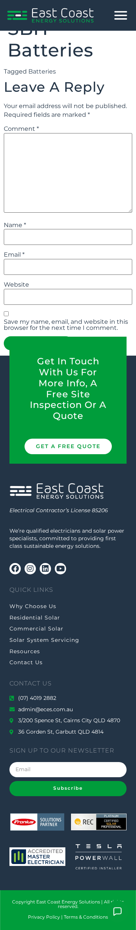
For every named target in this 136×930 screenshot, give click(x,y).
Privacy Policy (44, 917)
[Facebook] (15, 568)
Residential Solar (34, 617)
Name (15, 225)
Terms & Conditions (86, 917)
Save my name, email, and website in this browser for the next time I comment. (66, 325)
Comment (21, 129)
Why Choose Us (32, 606)
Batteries (42, 71)
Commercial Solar (36, 628)
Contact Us (26, 662)
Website (16, 285)
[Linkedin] (45, 568)
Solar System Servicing (44, 640)
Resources (24, 651)
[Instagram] (30, 568)
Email (14, 255)
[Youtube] (60, 568)
